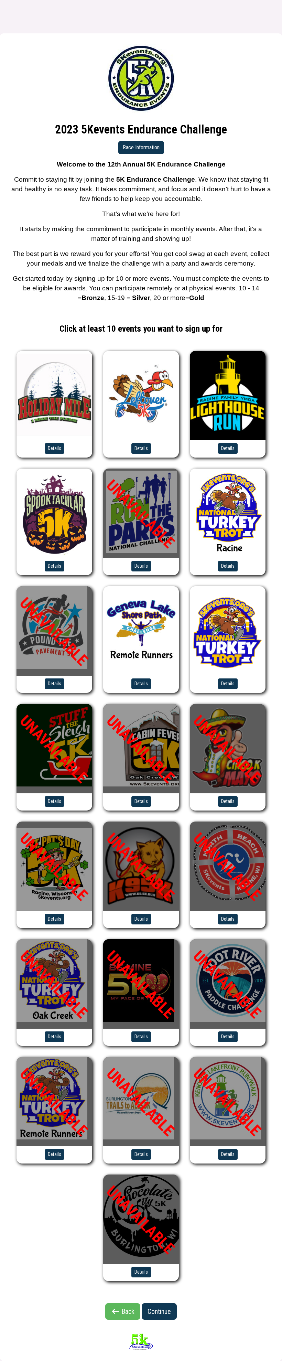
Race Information (141, 147)
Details (54, 448)
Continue (159, 1311)
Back (127, 1311)
